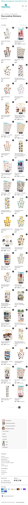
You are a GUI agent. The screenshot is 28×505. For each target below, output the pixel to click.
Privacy (2, 464)
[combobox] (14, 10)
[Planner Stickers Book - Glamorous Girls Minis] (7, 243)
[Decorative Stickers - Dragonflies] (21, 92)
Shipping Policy (4, 459)
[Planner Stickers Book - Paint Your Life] (21, 36)
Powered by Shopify (20, 502)
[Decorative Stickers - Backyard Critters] (21, 243)
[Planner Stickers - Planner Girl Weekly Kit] (7, 357)
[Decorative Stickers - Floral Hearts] (21, 262)
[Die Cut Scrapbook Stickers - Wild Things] (21, 299)
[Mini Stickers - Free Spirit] (7, 130)
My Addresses (4, 472)
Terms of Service (4, 465)
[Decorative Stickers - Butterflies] (21, 224)
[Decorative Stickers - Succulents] (21, 206)
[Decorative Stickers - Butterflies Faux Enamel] (7, 206)
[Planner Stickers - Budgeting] (21, 394)
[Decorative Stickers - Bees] (7, 74)
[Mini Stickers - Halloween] (21, 188)
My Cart (2, 474)
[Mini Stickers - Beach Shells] (21, 130)
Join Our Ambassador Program (7, 462)
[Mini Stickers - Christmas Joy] (21, 375)
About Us (3, 456)
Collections (7, 14)
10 (17, 407)
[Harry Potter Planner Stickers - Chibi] (7, 262)
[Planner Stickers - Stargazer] (21, 169)
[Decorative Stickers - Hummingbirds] (21, 357)
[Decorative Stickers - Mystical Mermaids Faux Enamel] (21, 337)
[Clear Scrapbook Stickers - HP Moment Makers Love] (7, 169)
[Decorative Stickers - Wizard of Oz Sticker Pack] (21, 319)
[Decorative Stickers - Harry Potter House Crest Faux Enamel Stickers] (21, 149)
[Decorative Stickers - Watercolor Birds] (7, 280)
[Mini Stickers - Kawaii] (7, 188)
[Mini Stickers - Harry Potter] (21, 55)
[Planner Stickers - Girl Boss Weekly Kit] (7, 375)
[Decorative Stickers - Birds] (7, 92)
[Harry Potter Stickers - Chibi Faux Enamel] (7, 111)
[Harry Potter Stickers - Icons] (7, 36)
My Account (3, 470)
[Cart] (22, 6)
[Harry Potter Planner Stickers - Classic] (7, 319)
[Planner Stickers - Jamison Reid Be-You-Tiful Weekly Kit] (7, 299)
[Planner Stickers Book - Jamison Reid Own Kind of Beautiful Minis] (21, 111)
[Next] (19, 407)
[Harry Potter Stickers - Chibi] (7, 55)
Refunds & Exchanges (5, 461)
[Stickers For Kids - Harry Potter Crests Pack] (7, 394)
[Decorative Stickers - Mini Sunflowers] (7, 224)
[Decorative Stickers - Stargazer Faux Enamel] (21, 74)
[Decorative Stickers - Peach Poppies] (7, 149)
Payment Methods (5, 457)
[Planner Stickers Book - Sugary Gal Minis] (7, 337)
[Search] (25, 10)
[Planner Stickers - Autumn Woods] (21, 280)
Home (2, 14)
